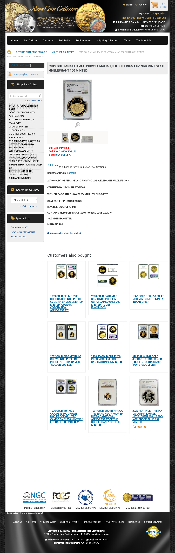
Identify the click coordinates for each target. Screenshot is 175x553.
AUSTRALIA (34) (16, 115)
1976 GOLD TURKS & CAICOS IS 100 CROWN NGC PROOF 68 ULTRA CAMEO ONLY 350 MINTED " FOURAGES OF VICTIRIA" (66, 416)
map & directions (99, 534)
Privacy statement (114, 521)
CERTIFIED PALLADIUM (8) (21, 150)
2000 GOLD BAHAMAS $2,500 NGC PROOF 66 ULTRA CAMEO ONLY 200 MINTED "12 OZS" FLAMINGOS (105, 302)
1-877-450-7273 (67, 151)
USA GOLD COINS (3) (18, 174)
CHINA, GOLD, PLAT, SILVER (23, 157)
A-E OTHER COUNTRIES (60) (22, 112)
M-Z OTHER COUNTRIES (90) (22, 133)
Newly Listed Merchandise (23, 231)
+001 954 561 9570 (155, 29)
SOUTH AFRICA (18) (18, 137)
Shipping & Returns (107, 40)
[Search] (40, 95)
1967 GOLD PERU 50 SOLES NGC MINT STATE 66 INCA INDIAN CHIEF (148, 299)
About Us (48, 40)
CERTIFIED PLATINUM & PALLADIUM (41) (21, 146)
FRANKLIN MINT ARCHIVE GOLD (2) (25, 166)
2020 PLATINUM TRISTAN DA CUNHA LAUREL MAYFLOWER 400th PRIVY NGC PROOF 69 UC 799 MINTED (147, 416)
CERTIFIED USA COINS (20, 171)
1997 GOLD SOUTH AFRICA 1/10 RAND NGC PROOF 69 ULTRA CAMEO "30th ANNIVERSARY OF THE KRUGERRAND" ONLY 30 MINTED (107, 417)
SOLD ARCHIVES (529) (20, 178)
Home (14, 40)
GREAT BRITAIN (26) (18, 126)
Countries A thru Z (19, 227)
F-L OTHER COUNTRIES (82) (22, 119)
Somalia (71, 173)
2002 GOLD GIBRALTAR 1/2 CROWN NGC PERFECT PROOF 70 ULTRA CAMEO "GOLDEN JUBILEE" (65, 360)
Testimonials (143, 40)
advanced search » (33, 100)
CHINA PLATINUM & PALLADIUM (24, 161)
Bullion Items (83, 40)
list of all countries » (27, 206)
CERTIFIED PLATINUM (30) (21, 154)
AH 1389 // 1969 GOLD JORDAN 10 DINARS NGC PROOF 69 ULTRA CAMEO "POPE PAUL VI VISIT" (147, 360)
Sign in (129, 4)
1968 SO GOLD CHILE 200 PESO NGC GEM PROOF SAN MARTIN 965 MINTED (106, 359)
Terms (127, 40)
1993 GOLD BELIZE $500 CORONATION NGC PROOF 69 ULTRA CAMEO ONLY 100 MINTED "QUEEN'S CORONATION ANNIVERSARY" (66, 303)
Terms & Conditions (92, 521)
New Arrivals (30, 40)
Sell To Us (64, 40)
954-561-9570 (63, 154)
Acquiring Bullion (48, 521)
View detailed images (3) (77, 125)
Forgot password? (153, 521)
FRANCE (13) (15, 123)
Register (142, 4)
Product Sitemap (18, 236)
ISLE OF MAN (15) (17, 130)
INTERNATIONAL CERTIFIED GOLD (31, 52)
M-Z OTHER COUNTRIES (63, 52)
